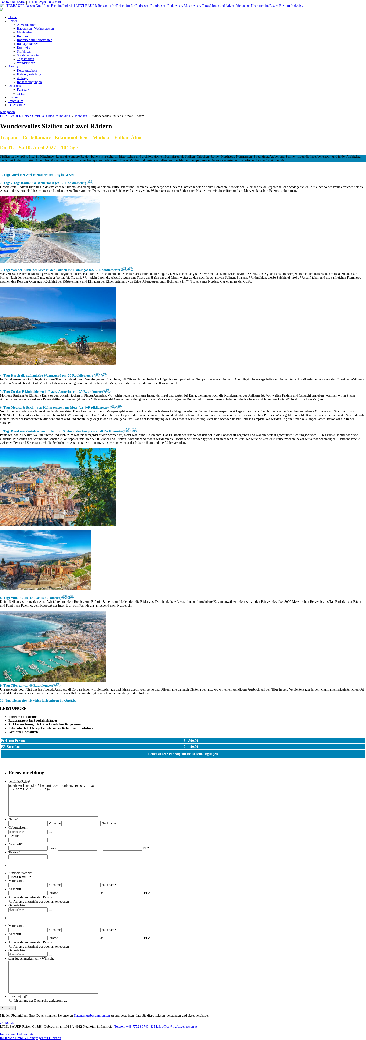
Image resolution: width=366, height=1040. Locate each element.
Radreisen (23, 36)
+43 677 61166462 (13, 2)
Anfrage (22, 78)
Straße (53, 848)
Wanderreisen (26, 63)
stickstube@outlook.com (44, 2)
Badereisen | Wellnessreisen (35, 28)
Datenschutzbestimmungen (92, 1015)
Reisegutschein (27, 70)
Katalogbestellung (29, 74)
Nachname (108, 823)
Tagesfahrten (25, 59)
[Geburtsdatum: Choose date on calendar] (50, 832)
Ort (100, 848)
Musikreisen (25, 32)
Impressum (15, 101)
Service (13, 66)
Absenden (8, 1008)
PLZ (146, 848)
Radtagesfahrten (28, 44)
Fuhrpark (23, 89)
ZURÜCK (7, 1023)
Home (12, 17)
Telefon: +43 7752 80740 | (132, 1026)
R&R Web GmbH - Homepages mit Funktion (30, 1038)
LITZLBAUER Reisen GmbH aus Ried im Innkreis (35, 116)
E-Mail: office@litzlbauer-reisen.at (174, 1026)
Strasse (53, 893)
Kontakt (13, 97)
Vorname (55, 823)
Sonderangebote (28, 55)
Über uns (14, 86)
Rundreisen (24, 47)
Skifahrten (24, 51)
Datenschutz (16, 105)
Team (20, 93)
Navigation (7, 112)
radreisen (81, 116)
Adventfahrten (26, 24)
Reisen (13, 21)
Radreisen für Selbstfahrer (34, 40)
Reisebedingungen (29, 82)
